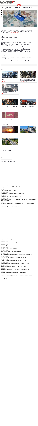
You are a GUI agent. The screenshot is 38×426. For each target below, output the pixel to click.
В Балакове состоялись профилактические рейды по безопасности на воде (11, 180)
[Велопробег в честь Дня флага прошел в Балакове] (7, 244)
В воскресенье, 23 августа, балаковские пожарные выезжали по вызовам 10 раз (12, 227)
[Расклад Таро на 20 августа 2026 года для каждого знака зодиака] (10, 102)
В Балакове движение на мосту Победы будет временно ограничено (10, 183)
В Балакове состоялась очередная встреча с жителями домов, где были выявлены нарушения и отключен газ (16, 275)
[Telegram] (2, 16)
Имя (1, 157)
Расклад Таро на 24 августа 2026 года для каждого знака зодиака (10, 236)
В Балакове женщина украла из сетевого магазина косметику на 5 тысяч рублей (12, 233)
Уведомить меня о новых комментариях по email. (8, 161)
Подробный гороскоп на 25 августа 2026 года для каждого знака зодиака (11, 215)
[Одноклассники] (2, 14)
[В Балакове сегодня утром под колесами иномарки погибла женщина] (10, 87)
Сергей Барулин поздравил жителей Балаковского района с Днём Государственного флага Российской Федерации (17, 254)
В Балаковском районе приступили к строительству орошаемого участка (11, 206)
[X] (2, 18)
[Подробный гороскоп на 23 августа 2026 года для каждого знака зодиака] (7, 250)
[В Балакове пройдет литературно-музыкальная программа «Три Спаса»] (6, 195)
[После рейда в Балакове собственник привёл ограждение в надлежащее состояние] (7, 192)
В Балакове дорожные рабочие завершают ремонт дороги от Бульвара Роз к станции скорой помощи (15, 269)
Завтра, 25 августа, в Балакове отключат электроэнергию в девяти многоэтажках (7, 134)
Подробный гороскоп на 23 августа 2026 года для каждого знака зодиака (11, 251)
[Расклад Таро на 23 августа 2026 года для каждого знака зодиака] (7, 247)
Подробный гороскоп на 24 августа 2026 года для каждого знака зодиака (11, 239)
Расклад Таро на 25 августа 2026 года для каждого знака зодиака (10, 212)
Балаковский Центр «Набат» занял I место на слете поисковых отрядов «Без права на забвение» (14, 230)
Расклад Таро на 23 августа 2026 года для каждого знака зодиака (10, 248)
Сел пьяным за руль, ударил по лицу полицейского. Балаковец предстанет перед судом (9, 119)
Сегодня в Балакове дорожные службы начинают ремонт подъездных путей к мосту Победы (14, 257)
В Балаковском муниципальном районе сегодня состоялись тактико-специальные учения (13, 266)
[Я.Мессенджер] (2, 10)
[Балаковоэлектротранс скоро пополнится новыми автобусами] (10, 74)
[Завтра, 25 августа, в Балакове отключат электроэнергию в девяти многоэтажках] (10, 129)
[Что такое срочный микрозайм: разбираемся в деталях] (7, 8)
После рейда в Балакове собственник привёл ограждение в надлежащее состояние (12, 193)
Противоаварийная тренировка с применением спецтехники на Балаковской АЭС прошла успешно (14, 174)
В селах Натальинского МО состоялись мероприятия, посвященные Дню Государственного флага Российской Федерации (18, 203)
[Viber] (2, 20)
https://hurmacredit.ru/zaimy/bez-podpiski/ (13, 32)
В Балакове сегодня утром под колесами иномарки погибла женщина (10, 242)
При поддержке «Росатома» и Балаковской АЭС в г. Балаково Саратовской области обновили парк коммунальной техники (27, 107)
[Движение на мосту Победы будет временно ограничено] (10, 141)
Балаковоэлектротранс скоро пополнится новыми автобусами (9, 209)
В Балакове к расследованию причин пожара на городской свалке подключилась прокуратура (14, 260)
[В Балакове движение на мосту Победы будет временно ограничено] (28, 129)
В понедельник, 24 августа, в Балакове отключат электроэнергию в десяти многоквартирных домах (15, 263)
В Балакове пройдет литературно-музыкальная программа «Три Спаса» (11, 196)
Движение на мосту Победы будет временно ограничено (8, 190)
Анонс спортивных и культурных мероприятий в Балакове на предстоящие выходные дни (13, 272)
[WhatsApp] (2, 22)
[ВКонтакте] (2, 12)
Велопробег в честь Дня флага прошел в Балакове (8, 245)
